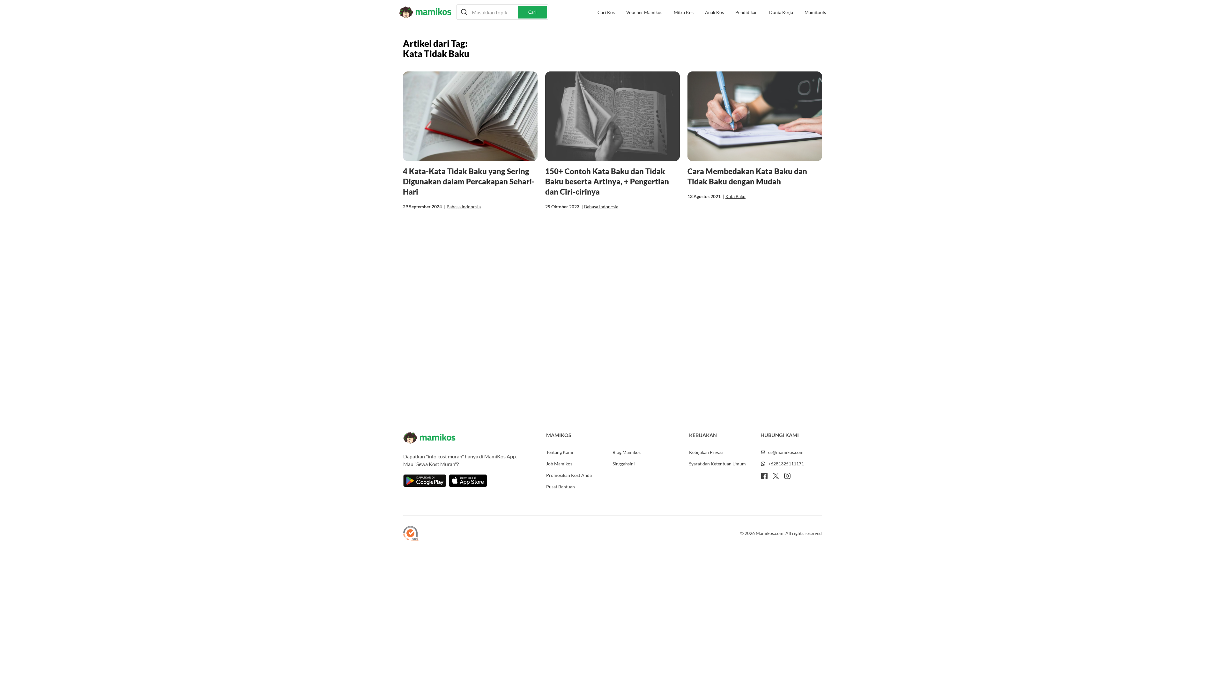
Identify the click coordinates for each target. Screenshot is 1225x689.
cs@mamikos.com (786, 452)
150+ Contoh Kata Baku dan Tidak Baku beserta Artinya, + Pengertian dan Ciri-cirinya (607, 181)
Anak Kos (714, 12)
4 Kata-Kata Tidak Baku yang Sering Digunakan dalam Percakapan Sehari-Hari (469, 181)
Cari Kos (606, 12)
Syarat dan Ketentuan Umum (717, 463)
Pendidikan (746, 12)
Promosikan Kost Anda (569, 475)
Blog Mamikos (626, 452)
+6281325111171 (786, 463)
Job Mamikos (559, 463)
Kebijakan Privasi (706, 452)
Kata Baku (735, 196)
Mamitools (815, 12)
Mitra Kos (684, 12)
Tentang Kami (559, 452)
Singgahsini (623, 463)
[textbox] (502, 12)
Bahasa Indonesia (464, 206)
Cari (532, 12)
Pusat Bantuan (560, 486)
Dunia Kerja (781, 12)
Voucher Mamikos (644, 12)
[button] (502, 12)
